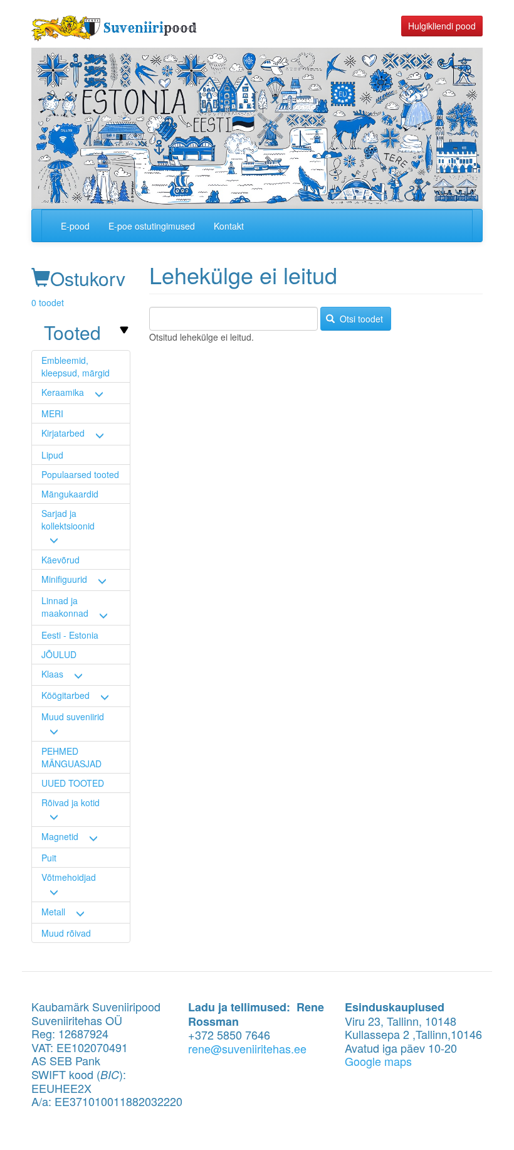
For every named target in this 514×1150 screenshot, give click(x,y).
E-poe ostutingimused (151, 226)
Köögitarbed (65, 695)
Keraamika (62, 392)
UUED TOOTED (72, 783)
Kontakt (229, 226)
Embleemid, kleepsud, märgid (75, 366)
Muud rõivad (66, 933)
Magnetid (59, 836)
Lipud (52, 455)
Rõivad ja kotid (70, 802)
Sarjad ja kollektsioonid (68, 519)
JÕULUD (58, 654)
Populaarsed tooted (80, 474)
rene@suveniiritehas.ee (247, 1048)
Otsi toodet (360, 318)
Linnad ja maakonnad (64, 606)
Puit (48, 857)
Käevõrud (60, 559)
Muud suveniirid (72, 716)
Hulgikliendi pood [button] (442, 25)
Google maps (378, 1061)
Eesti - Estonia (69, 635)
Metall (53, 911)
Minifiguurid (64, 579)
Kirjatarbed (63, 433)
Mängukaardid (69, 493)
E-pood (75, 226)
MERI (52, 413)
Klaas (52, 674)
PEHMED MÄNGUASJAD (71, 757)
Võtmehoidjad (68, 877)
